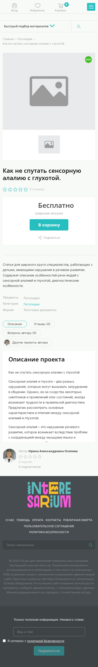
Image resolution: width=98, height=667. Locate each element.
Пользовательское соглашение (49, 526)
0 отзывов (37, 189)
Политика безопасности (49, 532)
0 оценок (25, 462)
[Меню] (91, 7)
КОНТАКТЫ (53, 520)
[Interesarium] (49, 494)
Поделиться (51, 238)
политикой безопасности (45, 641)
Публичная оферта (77, 520)
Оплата (37, 520)
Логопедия (31, 304)
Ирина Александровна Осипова (53, 451)
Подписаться (49, 651)
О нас (10, 520)
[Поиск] (78, 26)
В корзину (49, 225)
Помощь (23, 520)
